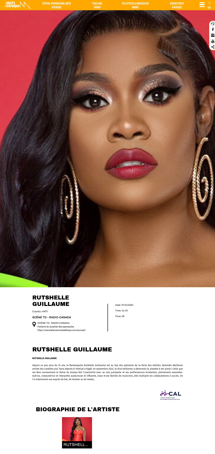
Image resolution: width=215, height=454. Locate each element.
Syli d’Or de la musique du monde (135, 5)
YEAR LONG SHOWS (97, 5)
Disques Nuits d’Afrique (177, 5)
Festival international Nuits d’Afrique (56, 5)
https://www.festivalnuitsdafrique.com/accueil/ (61, 330)
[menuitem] (209, 3)
